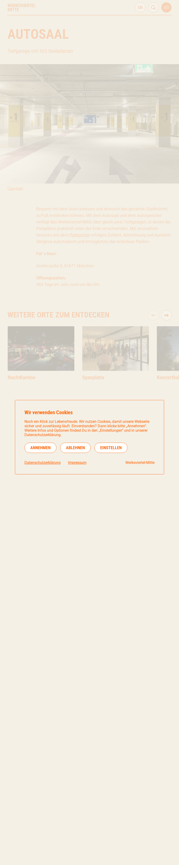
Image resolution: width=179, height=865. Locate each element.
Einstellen (111, 447)
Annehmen (40, 447)
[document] (89, 437)
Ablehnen (75, 447)
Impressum (77, 462)
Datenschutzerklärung (42, 462)
